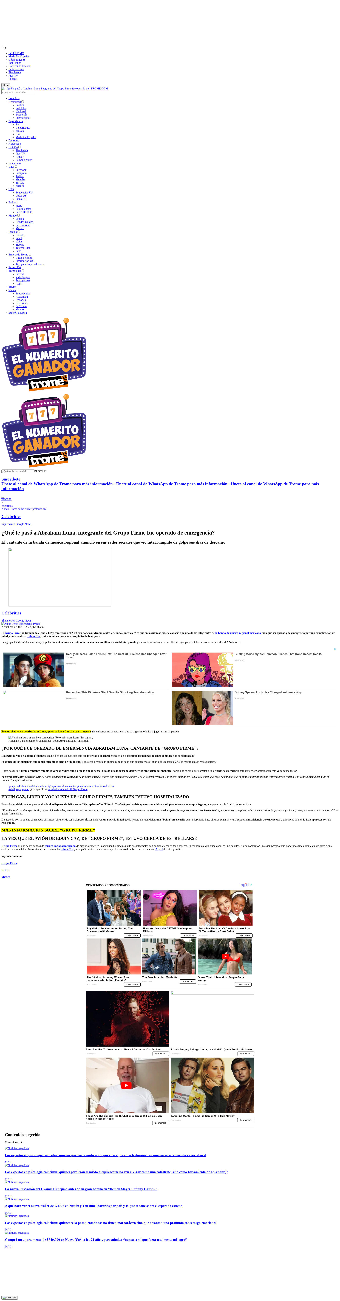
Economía (21, 114)
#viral (11, 789)
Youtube (20, 179)
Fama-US (21, 198)
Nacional (21, 111)
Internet (20, 274)
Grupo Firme (9, 863)
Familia (12, 231)
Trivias (12, 286)
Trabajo (20, 244)
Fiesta (19, 205)
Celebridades (23, 127)
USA (11, 189)
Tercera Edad (23, 247)
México (20, 228)
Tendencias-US (24, 192)
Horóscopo (14, 143)
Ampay (20, 156)
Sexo (18, 250)
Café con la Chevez (19, 66)
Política (20, 104)
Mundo (12, 215)
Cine (18, 134)
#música (110, 786)
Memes (20, 185)
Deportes (13, 140)
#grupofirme (55, 786)
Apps (19, 283)
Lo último (13, 98)
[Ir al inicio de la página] (9, 1298)
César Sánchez (16, 59)
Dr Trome (21, 306)
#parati (25, 789)
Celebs (5, 870)
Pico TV (13, 75)
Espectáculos (15, 121)
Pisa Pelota (14, 72)
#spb (18, 789)
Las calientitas (23, 208)
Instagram (21, 173)
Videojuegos (23, 277)
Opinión (13, 147)
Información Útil (25, 260)
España (20, 218)
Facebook (21, 169)
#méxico (100, 786)
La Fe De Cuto (24, 211)
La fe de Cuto (16, 69)
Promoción (14, 267)
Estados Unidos (24, 221)
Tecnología (14, 270)
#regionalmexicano (83, 786)
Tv (17, 124)
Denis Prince (33, 623)
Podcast (12, 78)
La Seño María (24, 159)
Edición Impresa (17, 312)
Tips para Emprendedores (30, 264)
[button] (40, 471)
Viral (11, 166)
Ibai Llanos (14, 62)
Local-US (21, 195)
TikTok (20, 182)
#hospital (67, 786)
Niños (19, 241)
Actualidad (14, 101)
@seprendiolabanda (19, 786)
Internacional (23, 117)
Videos (12, 290)
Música (20, 130)
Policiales (21, 108)
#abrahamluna (39, 786)
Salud (19, 238)
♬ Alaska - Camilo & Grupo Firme (67, 789)
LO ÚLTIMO (16, 53)
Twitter (20, 176)
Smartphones (23, 280)
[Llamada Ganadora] (44, 391)
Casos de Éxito (24, 257)
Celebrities (21, 303)
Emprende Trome (18, 254)
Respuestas (14, 163)
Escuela (20, 235)
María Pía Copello (18, 56)
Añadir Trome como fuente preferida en (23, 508)
